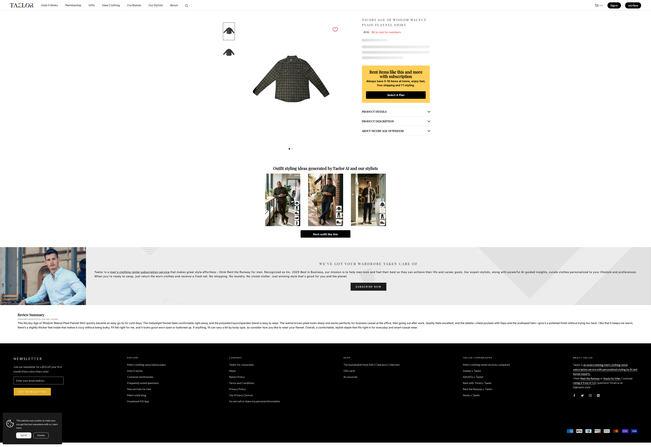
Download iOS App (138, 401)
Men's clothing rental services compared (486, 364)
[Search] (186, 5)
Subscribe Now (368, 286)
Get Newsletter (32, 391)
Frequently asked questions (143, 382)
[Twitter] (582, 395)
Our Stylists (155, 5)
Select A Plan (396, 95)
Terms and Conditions (241, 382)
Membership (73, 5)
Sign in (614, 5)
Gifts (91, 5)
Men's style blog (136, 395)
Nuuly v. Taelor (471, 395)
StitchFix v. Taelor (473, 376)
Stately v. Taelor (472, 370)
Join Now (633, 5)
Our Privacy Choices (241, 395)
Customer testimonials (140, 376)
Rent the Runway (590, 378)
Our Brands (134, 5)
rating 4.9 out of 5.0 (584, 382)
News (232, 370)
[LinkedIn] (598, 395)
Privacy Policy (237, 389)
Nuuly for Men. (612, 378)
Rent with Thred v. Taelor (477, 382)
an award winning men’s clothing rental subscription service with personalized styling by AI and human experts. (605, 369)
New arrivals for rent (139, 389)
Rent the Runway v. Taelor (477, 389)
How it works (135, 370)
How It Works (49, 5)
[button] (335, 29)
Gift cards (349, 370)
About (174, 5)
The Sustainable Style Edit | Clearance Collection (371, 364)
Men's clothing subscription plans (146, 364)
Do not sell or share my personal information (254, 401)
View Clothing (111, 5)
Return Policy (237, 376)
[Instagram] (590, 395)
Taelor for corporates (241, 364)
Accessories (350, 376)
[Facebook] (574, 395)
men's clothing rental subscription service (140, 272)
